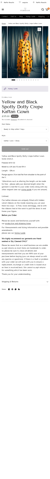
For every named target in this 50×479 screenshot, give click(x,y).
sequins (23, 2)
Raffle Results (39, 2)
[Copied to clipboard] (18, 289)
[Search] (43, 9)
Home (4, 23)
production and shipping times (18, 224)
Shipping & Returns (10, 282)
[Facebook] (9, 289)
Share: (4, 289)
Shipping (41, 16)
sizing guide (26, 190)
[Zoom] (39, 29)
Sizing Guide (30, 16)
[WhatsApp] (15, 289)
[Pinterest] (12, 289)
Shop (21, 16)
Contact (5, 16)
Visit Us (13, 16)
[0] (46, 9)
